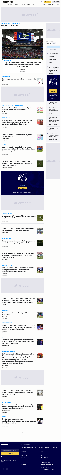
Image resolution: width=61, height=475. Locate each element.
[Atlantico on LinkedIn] (12, 469)
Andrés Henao (4, 396)
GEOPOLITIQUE (22, 4)
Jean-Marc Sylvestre (6, 410)
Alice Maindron (5, 365)
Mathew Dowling (11, 244)
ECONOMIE (16, 4)
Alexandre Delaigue (5, 345)
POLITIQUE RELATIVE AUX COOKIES (47, 469)
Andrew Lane (4, 167)
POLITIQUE (10, 4)
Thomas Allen (4, 273)
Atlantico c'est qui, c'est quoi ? (29, 447)
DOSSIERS (23, 457)
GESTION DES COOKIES (45, 462)
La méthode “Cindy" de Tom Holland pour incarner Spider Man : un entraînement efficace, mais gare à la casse (54, 70)
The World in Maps (5, 82)
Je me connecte (55, 1)
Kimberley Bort (5, 126)
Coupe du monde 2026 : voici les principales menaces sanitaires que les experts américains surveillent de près (17, 392)
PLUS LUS (53, 47)
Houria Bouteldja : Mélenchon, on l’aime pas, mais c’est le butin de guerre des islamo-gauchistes (54, 136)
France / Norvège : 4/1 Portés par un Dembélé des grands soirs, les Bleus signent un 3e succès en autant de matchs (18, 255)
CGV (41, 455)
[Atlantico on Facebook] (8, 469)
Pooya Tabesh (22, 69)
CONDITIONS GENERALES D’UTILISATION (48, 471)
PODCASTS (24, 464)
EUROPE (28, 4)
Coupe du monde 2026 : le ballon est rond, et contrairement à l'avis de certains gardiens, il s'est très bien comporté (18, 149)
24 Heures (49, 43)
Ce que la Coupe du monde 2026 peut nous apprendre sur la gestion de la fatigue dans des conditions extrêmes (17, 163)
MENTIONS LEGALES (44, 457)
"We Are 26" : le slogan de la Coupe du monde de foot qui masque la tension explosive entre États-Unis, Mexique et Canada (18, 341)
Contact (55, 447)
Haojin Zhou (4, 244)
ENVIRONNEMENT (50, 4)
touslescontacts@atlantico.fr (10, 472)
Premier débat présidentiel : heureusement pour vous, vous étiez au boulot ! (53, 110)
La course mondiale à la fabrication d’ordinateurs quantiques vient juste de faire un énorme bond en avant (53, 58)
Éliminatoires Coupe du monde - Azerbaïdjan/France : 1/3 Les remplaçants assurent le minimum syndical (19, 421)
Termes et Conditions (12, 457)
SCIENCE (44, 4)
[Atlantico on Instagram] (15, 469)
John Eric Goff (4, 152)
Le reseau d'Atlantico (44, 447)
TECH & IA (39, 4)
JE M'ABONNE (47, 1)
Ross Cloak (10, 167)
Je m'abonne (22, 188)
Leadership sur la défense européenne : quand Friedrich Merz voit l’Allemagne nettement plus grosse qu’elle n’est (54, 121)
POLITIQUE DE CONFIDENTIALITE (47, 464)
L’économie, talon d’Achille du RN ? (53, 103)
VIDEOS (23, 462)
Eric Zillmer (4, 304)
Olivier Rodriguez (5, 219)
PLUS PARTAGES (53, 49)
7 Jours (54, 43)
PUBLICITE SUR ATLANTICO (46, 459)
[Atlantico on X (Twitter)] (5, 469)
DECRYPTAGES (24, 455)
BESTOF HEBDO (25, 467)
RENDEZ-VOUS (24, 459)
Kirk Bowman (4, 331)
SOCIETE (33, 4)
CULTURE (57, 4)
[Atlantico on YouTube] (18, 469)
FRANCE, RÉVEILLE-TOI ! (53, 129)
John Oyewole (4, 111)
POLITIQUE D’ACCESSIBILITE (46, 467)
